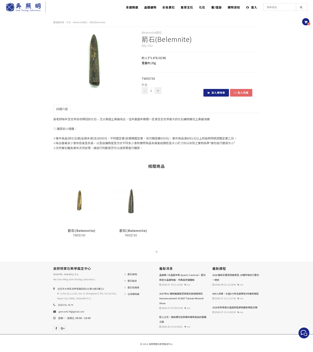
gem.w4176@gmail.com (71, 311)
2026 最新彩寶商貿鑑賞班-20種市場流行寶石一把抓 (235, 277)
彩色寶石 (168, 7)
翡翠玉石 (187, 7)
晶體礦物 (150, 7)
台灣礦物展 (133, 294)
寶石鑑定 (132, 280)
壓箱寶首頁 (58, 22)
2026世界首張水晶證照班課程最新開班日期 (234, 307)
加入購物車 (218, 92)
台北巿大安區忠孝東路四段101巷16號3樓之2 (80, 288)
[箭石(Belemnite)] (94, 60)
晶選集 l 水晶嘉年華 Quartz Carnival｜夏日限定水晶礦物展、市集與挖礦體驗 (182, 277)
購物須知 (234, 7)
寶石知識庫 (133, 287)
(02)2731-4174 (65, 305)
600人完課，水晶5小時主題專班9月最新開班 (235, 293)
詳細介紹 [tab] (62, 109)
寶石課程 (132, 274)
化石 (202, 7)
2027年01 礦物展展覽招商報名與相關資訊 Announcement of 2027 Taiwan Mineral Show (181, 298)
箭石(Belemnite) (97, 22)
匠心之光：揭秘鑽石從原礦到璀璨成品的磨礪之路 (182, 319)
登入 (253, 7)
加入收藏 (243, 92)
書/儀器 (216, 7)
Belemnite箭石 (80, 22)
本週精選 (132, 7)
